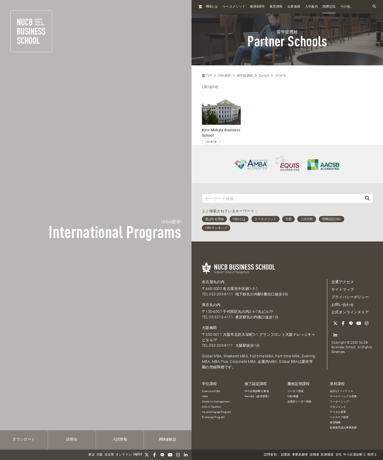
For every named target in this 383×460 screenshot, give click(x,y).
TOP (208, 75)
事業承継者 (300, 454)
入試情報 (119, 439)
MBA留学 (224, 75)
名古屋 (109, 454)
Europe (264, 75)
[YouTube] (170, 455)
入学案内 (311, 6)
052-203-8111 (221, 294)
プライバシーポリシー (350, 297)
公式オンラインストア (350, 312)
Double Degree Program (216, 412)
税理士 (372, 454)
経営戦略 (335, 422)
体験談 (167, 440)
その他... (346, 6)
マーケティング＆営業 (343, 396)
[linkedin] (186, 455)
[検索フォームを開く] (374, 7)
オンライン (124, 454)
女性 (338, 454)
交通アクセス (342, 282)
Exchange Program (213, 417)
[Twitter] (147, 455)
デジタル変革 (338, 412)
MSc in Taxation (211, 406)
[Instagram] (178, 455)
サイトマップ (342, 289)
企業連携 (293, 6)
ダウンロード (24, 439)
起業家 (286, 454)
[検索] (367, 198)
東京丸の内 (211, 305)
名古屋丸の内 (213, 282)
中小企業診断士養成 (257, 391)
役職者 (314, 454)
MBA (205, 396)
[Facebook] (154, 455)
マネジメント (338, 406)
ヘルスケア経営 (339, 417)
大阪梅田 (209, 328)
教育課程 (276, 6)
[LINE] (162, 455)
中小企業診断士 (354, 454)
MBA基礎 (293, 396)
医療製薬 (327, 454)
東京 (91, 454)
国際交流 (329, 6)
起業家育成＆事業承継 (343, 427)
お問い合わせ (342, 304)
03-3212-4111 (221, 317)
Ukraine (280, 75)
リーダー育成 (295, 391)
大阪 (99, 454)
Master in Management (216, 401)
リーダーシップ (339, 401)
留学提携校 (245, 75)
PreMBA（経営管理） (257, 396)
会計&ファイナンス (341, 391)
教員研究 (257, 6)
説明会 (71, 439)
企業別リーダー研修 (299, 401)
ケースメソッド (234, 6)
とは (212, 6)
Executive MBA (211, 391)
